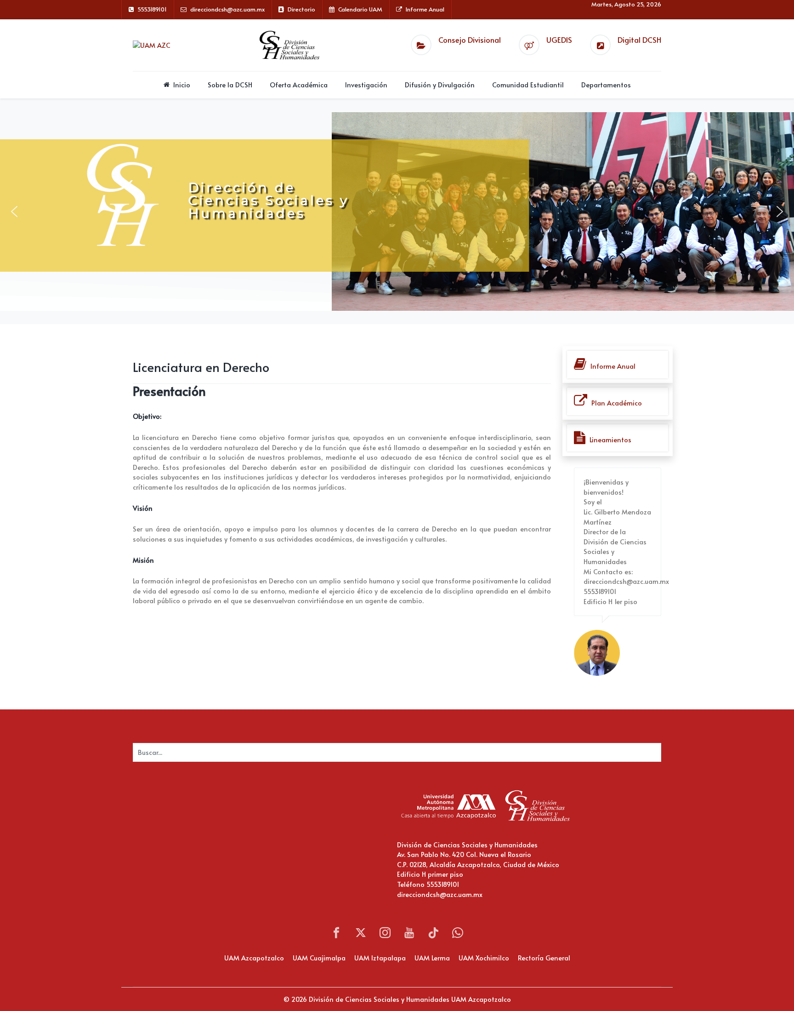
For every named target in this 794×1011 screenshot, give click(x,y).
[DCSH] (289, 45)
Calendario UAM (360, 9)
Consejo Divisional (469, 39)
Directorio (301, 9)
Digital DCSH (639, 39)
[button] (14, 211)
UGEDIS (559, 39)
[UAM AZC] (151, 45)
